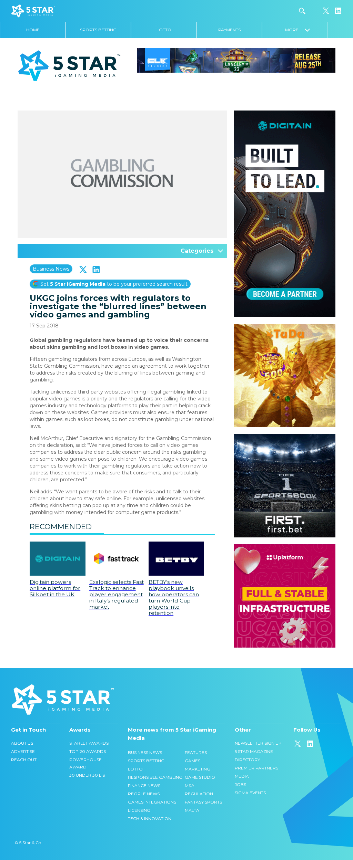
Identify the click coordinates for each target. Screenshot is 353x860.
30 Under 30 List (88, 775)
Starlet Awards (89, 743)
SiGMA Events (250, 792)
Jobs (240, 784)
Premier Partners (256, 767)
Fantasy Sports (203, 802)
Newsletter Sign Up (258, 743)
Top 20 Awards (87, 751)
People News (144, 793)
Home (33, 29)
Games (192, 760)
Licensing (139, 810)
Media (242, 776)
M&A (189, 785)
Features (196, 752)
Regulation (199, 793)
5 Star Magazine (254, 751)
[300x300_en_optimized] (284, 548)
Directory (247, 759)
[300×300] (284, 327)
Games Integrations (152, 802)
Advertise (23, 751)
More (295, 29)
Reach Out (24, 759)
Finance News (144, 785)
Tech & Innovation (149, 818)
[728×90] (236, 60)
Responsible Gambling (155, 777)
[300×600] (284, 114)
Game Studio (200, 777)
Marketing (197, 769)
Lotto (164, 29)
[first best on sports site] (284, 437)
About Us (22, 743)
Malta (192, 810)
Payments (229, 29)
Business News (51, 269)
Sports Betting (98, 29)
